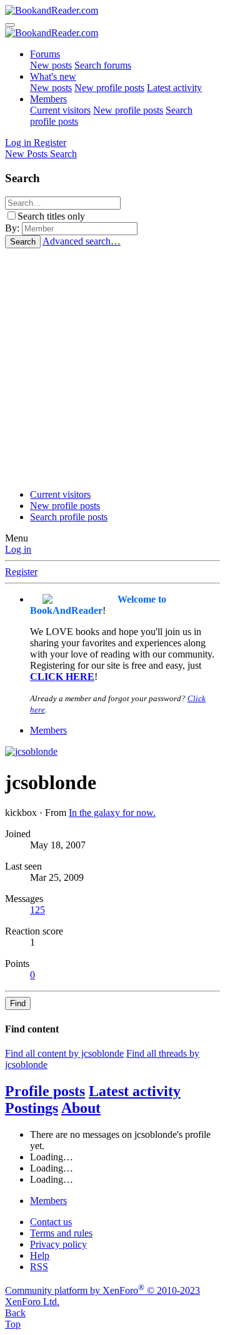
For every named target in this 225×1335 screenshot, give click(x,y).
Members (48, 99)
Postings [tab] (31, 1108)
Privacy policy (58, 1244)
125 (37, 910)
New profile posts (109, 87)
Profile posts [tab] (45, 1091)
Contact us (51, 1221)
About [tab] (81, 1108)
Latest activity (174, 87)
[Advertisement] (112, 367)
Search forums (102, 65)
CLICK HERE (62, 676)
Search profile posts (69, 517)
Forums (45, 54)
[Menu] (10, 25)
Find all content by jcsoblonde (64, 1053)
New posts (51, 65)
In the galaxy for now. (112, 812)
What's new (53, 76)
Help (39, 1255)
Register (21, 571)
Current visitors (60, 110)
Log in (18, 549)
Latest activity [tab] (135, 1091)
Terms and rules (61, 1233)
